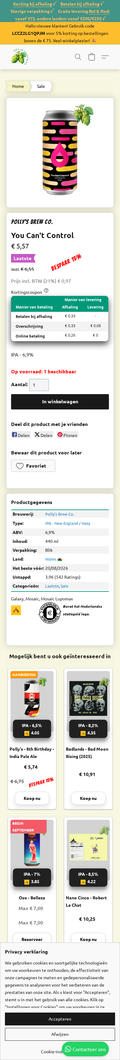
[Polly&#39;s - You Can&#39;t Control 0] (60, 152)
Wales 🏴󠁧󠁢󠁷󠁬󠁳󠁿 (53, 559)
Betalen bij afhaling (79, 3)
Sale (41, 86)
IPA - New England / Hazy (67, 523)
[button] (20, 57)
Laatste (52, 585)
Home (18, 86)
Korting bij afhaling (32, 3)
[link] (60, 1049)
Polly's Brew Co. (59, 514)
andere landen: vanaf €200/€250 (69, 18)
